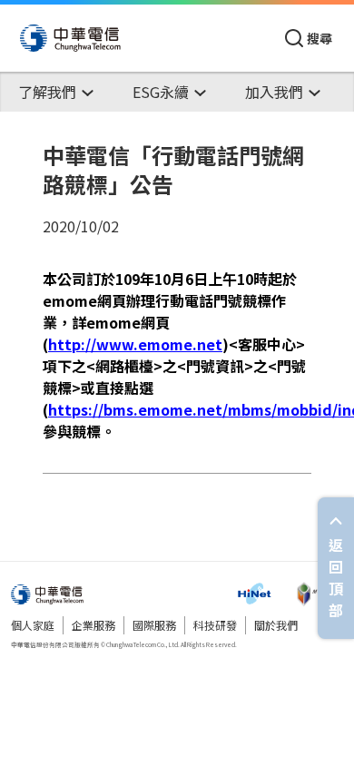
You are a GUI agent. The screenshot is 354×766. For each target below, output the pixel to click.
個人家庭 (32, 625)
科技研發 (215, 625)
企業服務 (93, 625)
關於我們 (276, 625)
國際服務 (154, 625)
